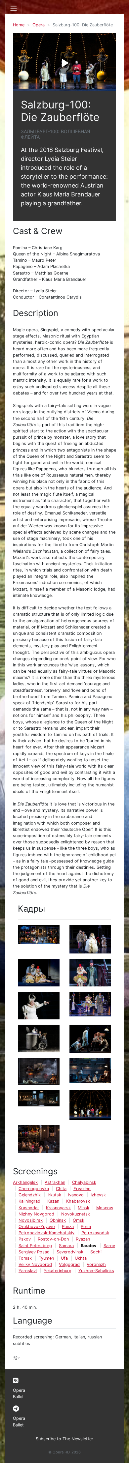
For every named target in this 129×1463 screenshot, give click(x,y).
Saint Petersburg (35, 1245)
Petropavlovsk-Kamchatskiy (46, 1232)
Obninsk (58, 1220)
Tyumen (46, 1258)
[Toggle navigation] (13, 8)
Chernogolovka (34, 1188)
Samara (66, 1245)
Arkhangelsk (25, 1182)
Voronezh (96, 1264)
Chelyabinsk (84, 1182)
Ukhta (81, 1258)
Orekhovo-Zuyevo (37, 1226)
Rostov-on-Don (53, 1239)
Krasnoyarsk (58, 1207)
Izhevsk (98, 1194)
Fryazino (82, 1188)
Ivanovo (76, 1194)
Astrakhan (55, 1182)
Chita (61, 1188)
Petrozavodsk (95, 1232)
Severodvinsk (70, 1251)
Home (18, 24)
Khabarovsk (78, 1201)
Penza (68, 1226)
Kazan (53, 1201)
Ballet (18, 1396)
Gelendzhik (30, 1194)
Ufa (64, 1258)
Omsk (78, 1220)
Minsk (83, 1207)
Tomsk (25, 1258)
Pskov (25, 1239)
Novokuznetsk (75, 1214)
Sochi (96, 1251)
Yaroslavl (28, 1270)
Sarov (109, 1245)
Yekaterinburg (57, 1270)
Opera (38, 24)
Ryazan (83, 1239)
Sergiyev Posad (34, 1251)
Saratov (89, 1245)
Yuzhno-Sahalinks (96, 1270)
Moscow (104, 1207)
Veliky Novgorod (35, 1264)
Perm (86, 1226)
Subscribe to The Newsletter (64, 1438)
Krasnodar (29, 1207)
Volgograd (69, 1264)
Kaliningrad (29, 1201)
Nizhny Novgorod (36, 1214)
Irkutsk (54, 1194)
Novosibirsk (31, 1220)
